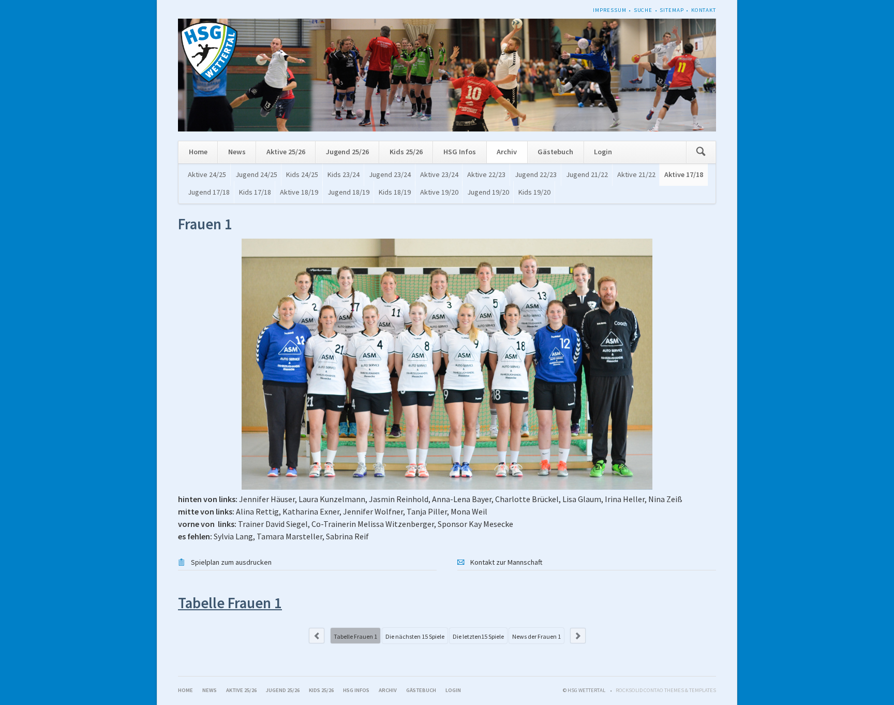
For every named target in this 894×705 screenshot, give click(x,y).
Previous (316, 635)
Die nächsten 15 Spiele (414, 636)
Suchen (701, 152)
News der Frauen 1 (536, 636)
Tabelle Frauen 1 (355, 636)
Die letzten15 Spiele (478, 636)
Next (578, 635)
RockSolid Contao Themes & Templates (666, 690)
